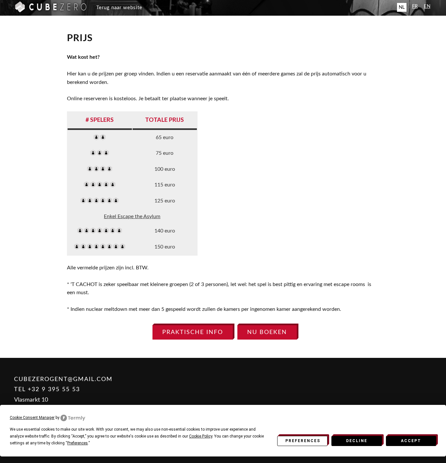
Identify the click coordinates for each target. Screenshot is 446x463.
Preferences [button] (77, 443)
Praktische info (192, 332)
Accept (411, 441)
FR (415, 6)
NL (402, 7)
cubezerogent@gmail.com (63, 379)
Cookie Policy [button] (200, 436)
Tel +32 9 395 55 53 (47, 389)
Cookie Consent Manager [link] (32, 417)
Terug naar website (119, 7)
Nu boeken (267, 332)
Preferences (302, 441)
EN (427, 6)
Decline (356, 441)
